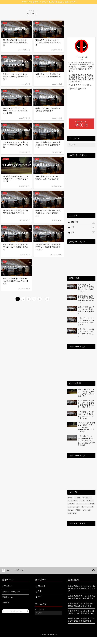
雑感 (82, 232)
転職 (69, 513)
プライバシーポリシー (11, 592)
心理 (91, 507)
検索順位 (78, 510)
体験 (69, 507)
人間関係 (91, 503)
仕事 (82, 227)
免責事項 (5, 602)
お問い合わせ (7, 586)
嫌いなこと (85, 507)
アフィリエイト (87, 497)
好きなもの (76, 507)
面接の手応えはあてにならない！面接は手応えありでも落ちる (81, 605)
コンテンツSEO (72, 500)
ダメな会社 (71, 503)
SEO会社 (77, 497)
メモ (85, 503)
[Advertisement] (83, 19)
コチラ (89, 85)
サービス (81, 500)
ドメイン (79, 503)
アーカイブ (39, 609)
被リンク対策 (86, 510)
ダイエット (90, 500)
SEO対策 (82, 222)
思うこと (70, 510)
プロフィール (7, 597)
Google (70, 497)
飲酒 (74, 513)
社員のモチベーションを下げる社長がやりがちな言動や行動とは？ (81, 612)
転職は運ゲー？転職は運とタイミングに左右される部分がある (81, 620)
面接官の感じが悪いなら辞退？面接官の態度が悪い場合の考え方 (81, 597)
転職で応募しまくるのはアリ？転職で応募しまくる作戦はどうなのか (81, 588)
